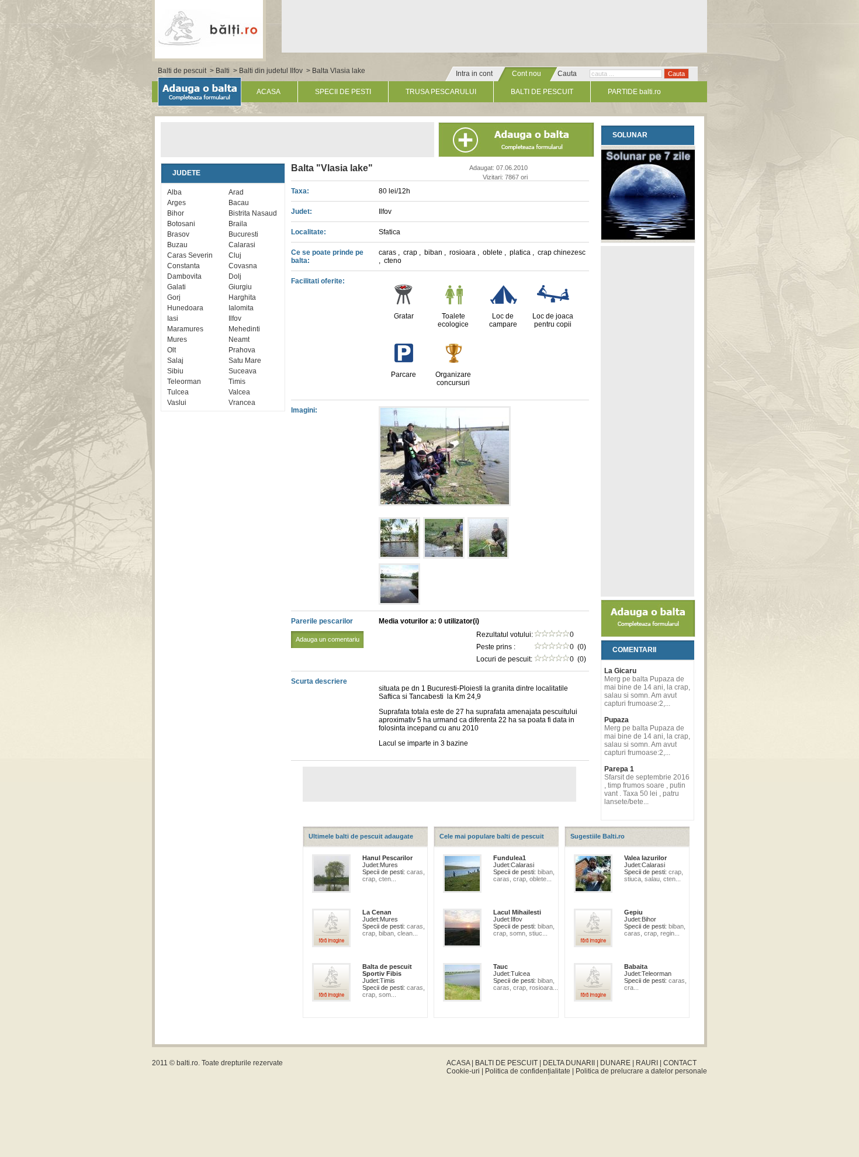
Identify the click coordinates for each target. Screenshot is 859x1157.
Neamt (239, 339)
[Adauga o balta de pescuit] (648, 635)
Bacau (238, 203)
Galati (176, 287)
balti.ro (187, 1063)
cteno (392, 261)
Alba (174, 192)
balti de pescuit (209, 27)
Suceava (242, 371)
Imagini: (304, 410)
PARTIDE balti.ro (634, 92)
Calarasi (241, 245)
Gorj (174, 297)
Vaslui (176, 403)
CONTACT (680, 1063)
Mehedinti (244, 329)
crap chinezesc (562, 252)
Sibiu (175, 371)
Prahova (241, 350)
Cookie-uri (463, 1071)
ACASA (268, 92)
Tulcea (178, 392)
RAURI (647, 1063)
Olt (171, 350)
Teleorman (184, 381)
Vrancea (241, 403)
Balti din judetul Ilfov (271, 71)
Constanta (183, 266)
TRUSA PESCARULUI (441, 92)
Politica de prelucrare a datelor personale (641, 1071)
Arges (176, 203)
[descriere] (445, 504)
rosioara (463, 252)
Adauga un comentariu (327, 639)
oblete (493, 252)
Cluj (234, 255)
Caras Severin (190, 255)
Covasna (242, 266)
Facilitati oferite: (318, 281)
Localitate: (308, 232)
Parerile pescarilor (325, 630)
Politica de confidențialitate (527, 1071)
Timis (236, 381)
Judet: (301, 211)
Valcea (239, 392)
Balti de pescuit (182, 71)
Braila (237, 224)
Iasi (172, 318)
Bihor (175, 213)
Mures (177, 339)
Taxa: (300, 191)
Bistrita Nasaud (252, 213)
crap (411, 252)
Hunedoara (185, 308)
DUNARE (615, 1063)
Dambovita (184, 276)
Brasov (178, 234)
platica (521, 252)
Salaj (175, 360)
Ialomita (241, 308)
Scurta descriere (319, 681)
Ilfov (234, 318)
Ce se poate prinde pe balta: (327, 256)
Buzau (177, 245)
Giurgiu (240, 287)
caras (388, 252)
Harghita (242, 297)
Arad (236, 192)
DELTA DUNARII (569, 1063)
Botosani (181, 224)
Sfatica (389, 232)
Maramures (185, 329)
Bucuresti (243, 234)
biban (434, 252)
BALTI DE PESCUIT (542, 92)
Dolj (234, 276)
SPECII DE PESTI (343, 92)
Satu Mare (244, 360)
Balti (223, 71)
